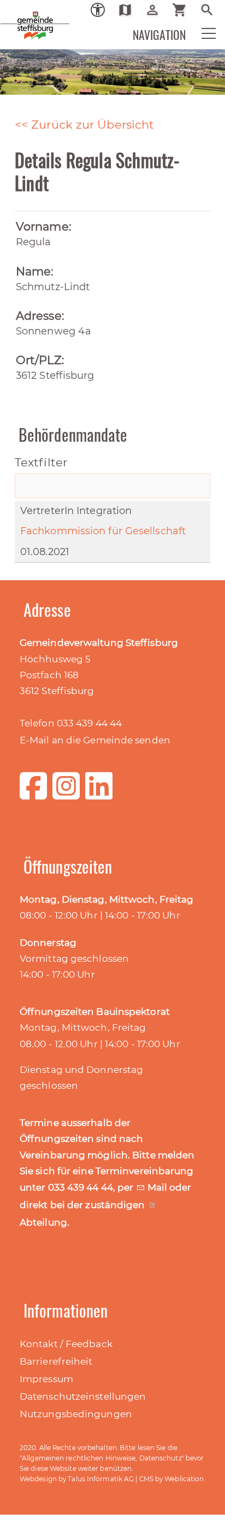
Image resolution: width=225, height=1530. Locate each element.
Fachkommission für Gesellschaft (103, 531)
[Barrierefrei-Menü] (98, 10)
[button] (201, 36)
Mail (158, 1187)
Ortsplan (129, 10)
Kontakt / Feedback (66, 1343)
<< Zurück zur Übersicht (84, 124)
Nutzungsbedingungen (76, 1413)
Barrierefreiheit (56, 1361)
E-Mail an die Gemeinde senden (95, 740)
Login (156, 10)
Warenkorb (184, 10)
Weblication (184, 1479)
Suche (211, 10)
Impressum (46, 1378)
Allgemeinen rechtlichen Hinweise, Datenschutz (102, 1458)
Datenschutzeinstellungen (83, 1396)
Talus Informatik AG (101, 1479)
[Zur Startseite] (16, 16)
